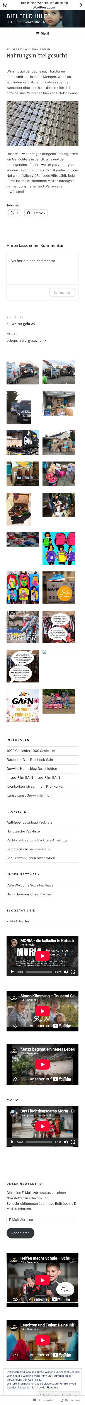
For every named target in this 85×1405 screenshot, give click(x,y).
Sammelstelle (17, 849)
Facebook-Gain (18, 760)
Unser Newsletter (25, 1184)
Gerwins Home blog (22, 769)
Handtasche (16, 831)
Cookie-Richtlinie (47, 1387)
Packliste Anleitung (22, 840)
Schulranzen (16, 858)
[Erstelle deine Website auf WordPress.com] (42, 5)
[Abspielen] (12, 972)
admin (44, 49)
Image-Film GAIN (20, 778)
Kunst (11, 795)
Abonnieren (20, 1233)
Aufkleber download (22, 822)
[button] (24, 373)
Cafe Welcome (18, 885)
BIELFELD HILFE (29, 16)
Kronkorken (16, 786)
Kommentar (62, 292)
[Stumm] (66, 972)
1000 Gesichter (19, 751)
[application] (42, 956)
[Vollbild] (73, 972)
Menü (45, 33)
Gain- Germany (18, 894)
